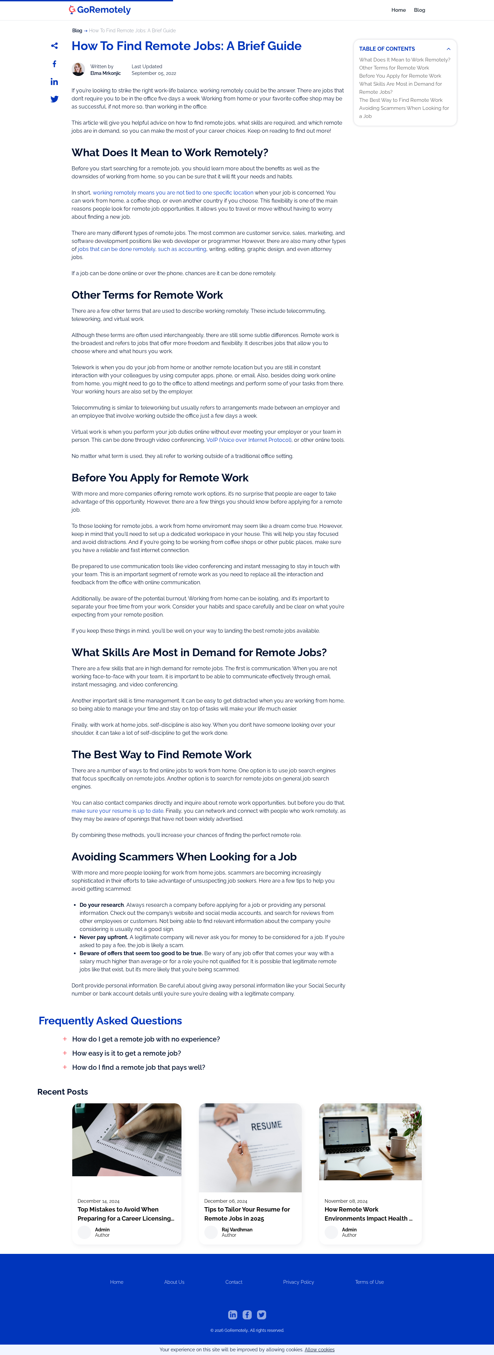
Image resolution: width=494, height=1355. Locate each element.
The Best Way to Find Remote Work (401, 100)
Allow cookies (320, 1349)
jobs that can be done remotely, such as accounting (142, 249)
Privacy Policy (298, 1282)
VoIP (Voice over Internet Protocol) (248, 440)
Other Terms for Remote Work (394, 68)
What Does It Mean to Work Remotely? (404, 60)
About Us (174, 1282)
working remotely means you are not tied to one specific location (173, 192)
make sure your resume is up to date (117, 811)
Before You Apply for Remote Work (400, 76)
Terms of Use (369, 1282)
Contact (233, 1282)
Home (399, 10)
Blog (419, 10)
